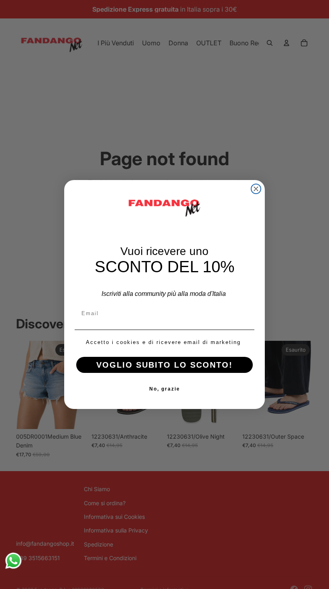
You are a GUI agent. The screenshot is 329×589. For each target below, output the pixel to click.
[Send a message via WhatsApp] (13, 560)
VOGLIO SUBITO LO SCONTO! (164, 364)
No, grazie (164, 389)
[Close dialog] (256, 189)
